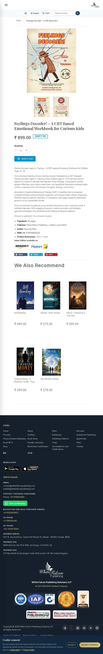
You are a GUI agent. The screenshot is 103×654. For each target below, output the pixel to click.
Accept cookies (89, 645)
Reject (72, 645)
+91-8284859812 (10, 512)
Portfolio (31, 435)
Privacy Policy (28, 650)
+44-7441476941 (11, 529)
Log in (34, 13)
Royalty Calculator (36, 442)
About (30, 431)
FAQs (78, 442)
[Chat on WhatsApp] (51, 503)
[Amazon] (97, 628)
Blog (5, 446)
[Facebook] (65, 628)
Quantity (18, 146)
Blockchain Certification (38, 446)
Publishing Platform (60, 439)
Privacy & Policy (30, 635)
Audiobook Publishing (86, 435)
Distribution (57, 435)
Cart (46, 13)
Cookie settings (47, 635)
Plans (54, 431)
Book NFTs (8, 442)
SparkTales (81, 439)
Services (80, 431)
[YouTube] (90, 628)
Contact (79, 446)
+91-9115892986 (17, 497)
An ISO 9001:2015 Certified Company (51, 586)
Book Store (33, 439)
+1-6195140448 (10, 521)
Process (6, 435)
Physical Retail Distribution (14, 439)
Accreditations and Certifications (60, 447)
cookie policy (15, 650)
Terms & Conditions (11, 635)
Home (18, 21)
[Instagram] (77, 628)
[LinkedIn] (84, 628)
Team (54, 442)
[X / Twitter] (71, 628)
